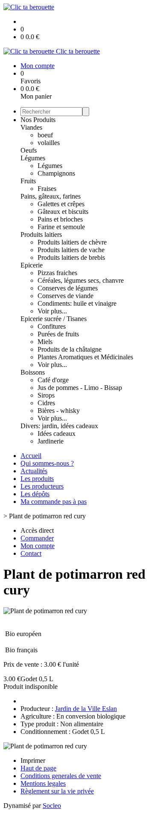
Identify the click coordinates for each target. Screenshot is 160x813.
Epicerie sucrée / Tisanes (53, 318)
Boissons (32, 372)
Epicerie (31, 265)
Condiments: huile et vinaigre (77, 303)
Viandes (31, 127)
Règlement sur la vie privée (57, 791)
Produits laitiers (41, 234)
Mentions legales (43, 783)
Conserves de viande (65, 295)
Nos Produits (37, 119)
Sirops (46, 395)
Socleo (52, 805)
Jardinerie (51, 441)
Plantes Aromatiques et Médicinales (85, 357)
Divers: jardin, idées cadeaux (59, 425)
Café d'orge (53, 380)
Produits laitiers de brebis (71, 257)
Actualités (33, 471)
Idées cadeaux (57, 433)
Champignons (56, 173)
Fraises (47, 188)
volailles (49, 142)
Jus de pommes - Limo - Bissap (80, 387)
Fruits (28, 181)
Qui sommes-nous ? (47, 463)
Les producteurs (42, 486)
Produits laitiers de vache (71, 249)
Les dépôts (34, 493)
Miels (45, 341)
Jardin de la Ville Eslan (86, 708)
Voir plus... (52, 311)
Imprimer (32, 760)
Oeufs (28, 150)
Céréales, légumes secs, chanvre (81, 280)
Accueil (30, 455)
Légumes (32, 158)
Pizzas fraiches (57, 272)
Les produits (37, 478)
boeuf (45, 135)
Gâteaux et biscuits (63, 211)
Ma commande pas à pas (53, 501)
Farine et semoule (61, 226)
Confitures (52, 326)
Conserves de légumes (68, 288)
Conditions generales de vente (60, 775)
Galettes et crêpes (61, 204)
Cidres (46, 402)
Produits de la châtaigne (70, 349)
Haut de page (38, 768)
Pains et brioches (60, 219)
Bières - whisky (59, 410)
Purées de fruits (58, 334)
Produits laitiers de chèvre (72, 242)
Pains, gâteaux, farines (50, 196)
